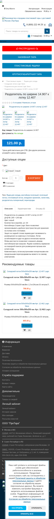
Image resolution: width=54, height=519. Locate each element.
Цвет (5, 166)
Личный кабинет (9, 408)
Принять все (27, 514)
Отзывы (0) (40, 209)
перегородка (29, 200)
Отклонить (36, 508)
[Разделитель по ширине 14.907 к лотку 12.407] (27, 106)
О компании (7, 346)
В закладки (9, 183)
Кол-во (5, 178)
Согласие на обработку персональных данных (21, 367)
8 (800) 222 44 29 (34, 24)
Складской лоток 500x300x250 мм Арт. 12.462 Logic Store (27, 310)
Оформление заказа (33, 11)
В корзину (34, 178)
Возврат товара (8, 383)
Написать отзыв (29, 103)
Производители (8, 396)
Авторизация (34, 9)
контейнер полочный (30, 195)
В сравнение (10, 186)
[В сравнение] (29, 298)
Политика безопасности (12, 360)
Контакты (6, 380)
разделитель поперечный (12, 200)
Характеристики (24, 209)
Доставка (6, 353)
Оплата (5, 357)
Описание (8, 209)
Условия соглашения (10, 371)
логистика (45, 198)
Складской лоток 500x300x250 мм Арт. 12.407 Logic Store (27, 278)
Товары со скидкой (9, 399)
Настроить (17, 508)
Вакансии (6, 350)
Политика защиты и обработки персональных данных (24, 364)
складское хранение (32, 198)
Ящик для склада (13, 195)
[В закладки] (24, 298)
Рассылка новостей (10, 419)
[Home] (3, 81)
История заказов (9, 412)
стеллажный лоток (15, 198)
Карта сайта (7, 387)
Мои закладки (7, 415)
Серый (17, 171)
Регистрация (46, 9)
